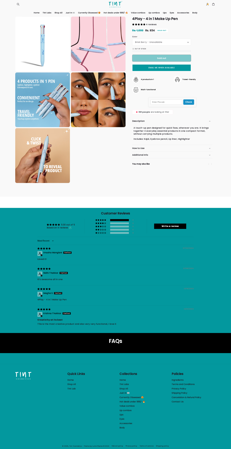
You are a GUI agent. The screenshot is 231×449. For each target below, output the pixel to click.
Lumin (97, 446)
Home (70, 380)
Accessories (126, 423)
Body (122, 427)
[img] (44, 248)
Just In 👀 (125, 392)
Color (134, 36)
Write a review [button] (170, 226)
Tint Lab (71, 388)
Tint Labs (124, 384)
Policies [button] (177, 374)
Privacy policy (131, 446)
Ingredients (178, 380)
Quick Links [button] (76, 374)
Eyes (122, 418)
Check (188, 102)
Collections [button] (128, 374)
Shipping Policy (179, 392)
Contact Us (178, 401)
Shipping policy (162, 446)
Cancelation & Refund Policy (186, 397)
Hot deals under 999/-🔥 (132, 401)
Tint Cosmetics (75, 446)
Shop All (71, 384)
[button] (18, 4)
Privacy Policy (179, 388)
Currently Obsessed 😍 (132, 397)
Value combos (127, 405)
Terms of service (146, 446)
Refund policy (117, 446)
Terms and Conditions (183, 384)
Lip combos (126, 410)
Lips (121, 414)
